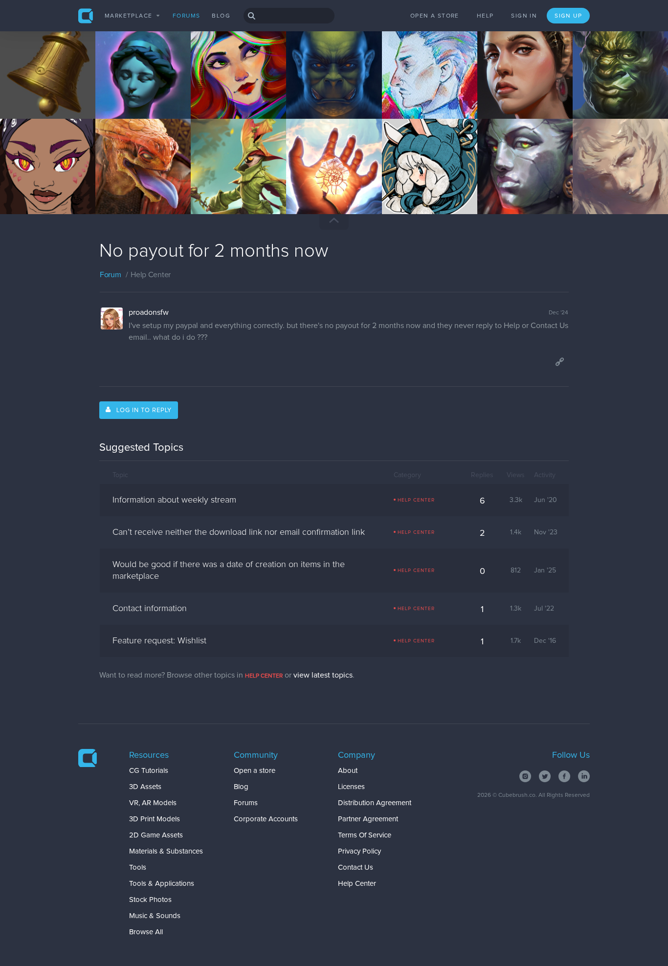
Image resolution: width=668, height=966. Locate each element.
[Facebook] (564, 776)
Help (485, 16)
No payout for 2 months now (213, 251)
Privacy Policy (359, 851)
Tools (137, 867)
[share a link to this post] (559, 362)
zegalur (122, 90)
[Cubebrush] (86, 15)
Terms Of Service (364, 835)
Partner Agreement (368, 819)
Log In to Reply (144, 410)
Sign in (524, 16)
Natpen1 (28, 90)
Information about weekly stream (174, 500)
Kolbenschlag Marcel (237, 185)
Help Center (357, 883)
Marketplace (128, 16)
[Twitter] (545, 776)
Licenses (351, 786)
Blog (221, 16)
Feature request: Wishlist (159, 641)
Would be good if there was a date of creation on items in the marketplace (228, 570)
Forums (186, 16)
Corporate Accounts (266, 819)
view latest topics (323, 675)
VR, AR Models (153, 803)
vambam (505, 90)
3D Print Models (154, 819)
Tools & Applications (161, 883)
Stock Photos (150, 899)
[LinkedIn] (584, 776)
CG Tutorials (148, 770)
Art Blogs (28, 97)
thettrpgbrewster (327, 185)
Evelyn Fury (224, 90)
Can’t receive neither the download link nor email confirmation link (238, 532)
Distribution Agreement (374, 803)
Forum (110, 275)
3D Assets (145, 786)
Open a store (434, 16)
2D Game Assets (156, 835)
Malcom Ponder (39, 185)
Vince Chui (604, 90)
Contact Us (355, 867)
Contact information (149, 608)
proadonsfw (149, 312)
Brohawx (315, 90)
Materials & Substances (166, 851)
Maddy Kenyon (420, 185)
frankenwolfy (130, 185)
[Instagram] (525, 776)
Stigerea (600, 185)
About (347, 770)
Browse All (146, 932)
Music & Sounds (154, 916)
